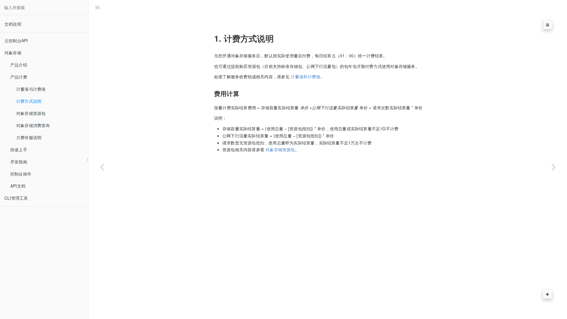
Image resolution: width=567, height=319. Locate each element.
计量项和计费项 (305, 76)
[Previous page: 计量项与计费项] (102, 167)
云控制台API (16, 40)
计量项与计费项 (30, 89)
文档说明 (12, 24)
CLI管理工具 (16, 198)
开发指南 (18, 162)
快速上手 (18, 149)
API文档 (17, 186)
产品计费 (18, 77)
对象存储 (12, 53)
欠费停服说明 (28, 137)
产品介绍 (18, 65)
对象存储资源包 (30, 113)
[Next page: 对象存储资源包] (553, 167)
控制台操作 (20, 174)
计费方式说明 (28, 101)
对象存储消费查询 (33, 125)
